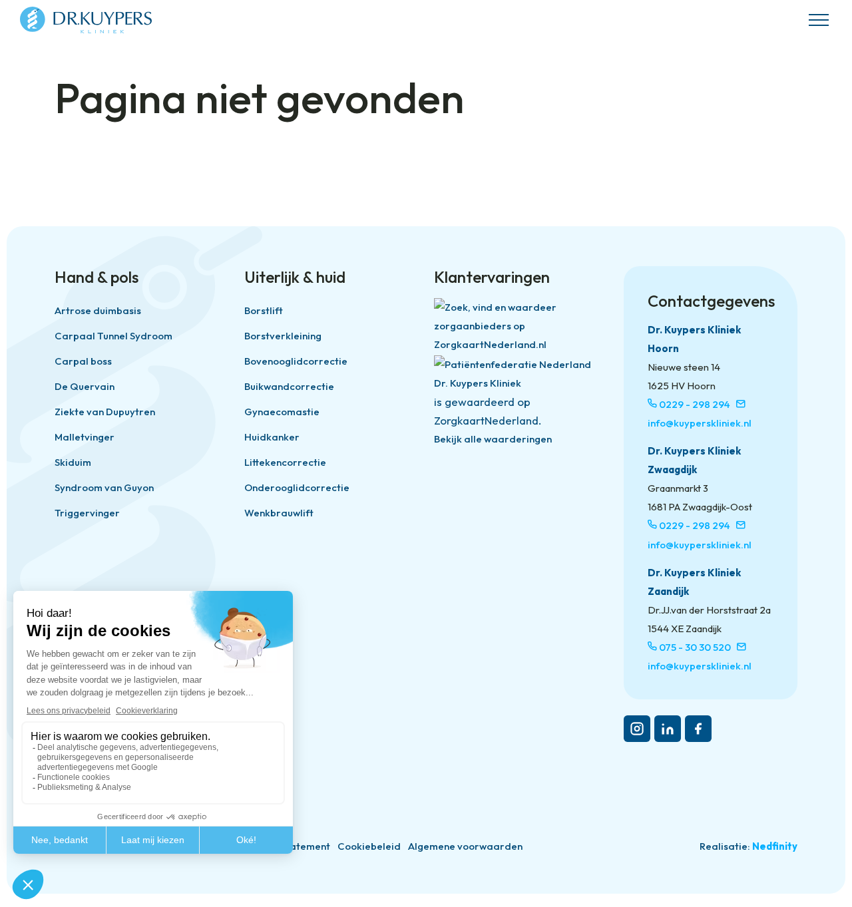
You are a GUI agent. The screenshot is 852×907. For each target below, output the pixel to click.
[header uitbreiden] (819, 20)
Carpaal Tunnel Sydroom (113, 335)
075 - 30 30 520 (695, 647)
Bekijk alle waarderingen (493, 439)
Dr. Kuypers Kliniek (477, 383)
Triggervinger (87, 512)
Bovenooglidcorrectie (295, 361)
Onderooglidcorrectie (296, 487)
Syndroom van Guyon (104, 487)
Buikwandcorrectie (289, 386)
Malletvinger (84, 437)
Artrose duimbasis (98, 310)
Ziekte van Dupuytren (105, 411)
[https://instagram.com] (637, 728)
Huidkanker (272, 437)
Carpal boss (83, 361)
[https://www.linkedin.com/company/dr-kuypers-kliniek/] (667, 728)
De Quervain (84, 386)
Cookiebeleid (369, 846)
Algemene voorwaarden (465, 846)
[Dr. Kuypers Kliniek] (86, 20)
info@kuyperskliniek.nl (699, 423)
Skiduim (73, 462)
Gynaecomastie (282, 411)
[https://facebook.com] (698, 728)
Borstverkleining (282, 335)
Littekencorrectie (285, 462)
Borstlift (263, 310)
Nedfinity (774, 846)
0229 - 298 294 (694, 404)
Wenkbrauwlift (279, 512)
